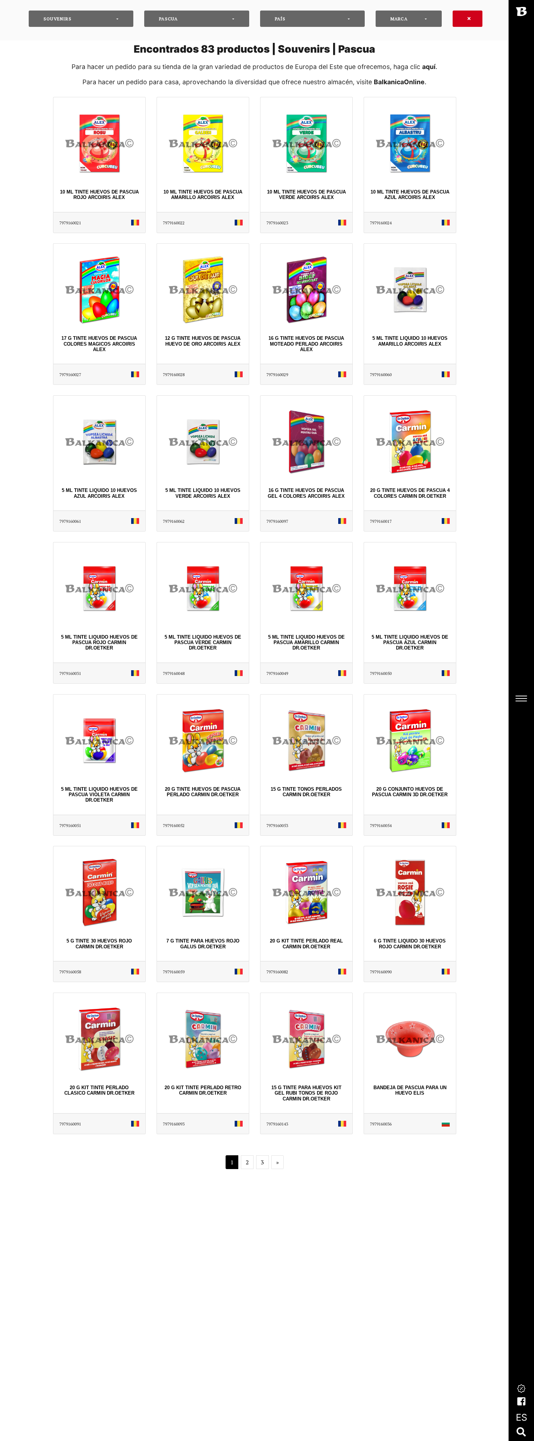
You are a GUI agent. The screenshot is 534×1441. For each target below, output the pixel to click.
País (280, 18)
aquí (429, 66)
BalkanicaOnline (399, 82)
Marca (399, 18)
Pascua (168, 18)
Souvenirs (58, 18)
